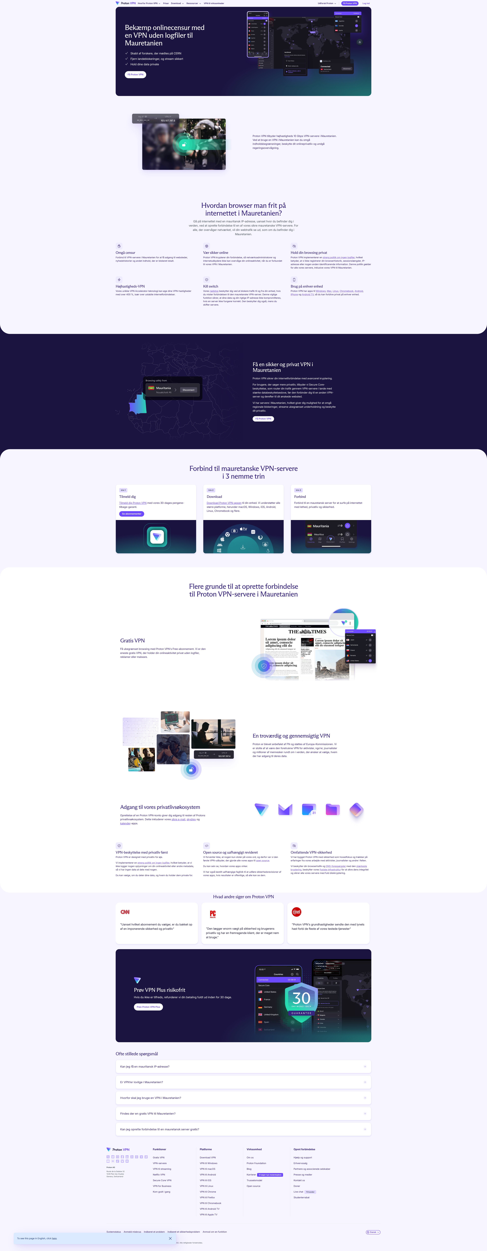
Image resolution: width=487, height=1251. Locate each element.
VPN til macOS (207, 1169)
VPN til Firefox (207, 1197)
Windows (321, 291)
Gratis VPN (158, 1157)
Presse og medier (303, 1174)
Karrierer (251, 1174)
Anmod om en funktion (215, 1232)
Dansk (373, 1232)
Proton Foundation (256, 1163)
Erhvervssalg (300, 1163)
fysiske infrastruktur (330, 869)
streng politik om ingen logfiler (339, 257)
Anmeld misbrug (132, 1232)
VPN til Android (208, 1174)
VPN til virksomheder (214, 3)
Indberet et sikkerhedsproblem (184, 1232)
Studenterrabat (301, 1197)
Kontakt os (299, 1180)
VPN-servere (160, 1163)
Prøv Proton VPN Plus (148, 1007)
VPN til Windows (208, 1163)
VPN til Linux (206, 1186)
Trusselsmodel (254, 1180)
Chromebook (346, 291)
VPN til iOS (205, 1180)
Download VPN (208, 1157)
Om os (250, 1157)
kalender (125, 823)
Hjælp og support (303, 1157)
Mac (329, 291)
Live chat (298, 1192)
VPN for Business (162, 1186)
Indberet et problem (154, 1232)
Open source (253, 1186)
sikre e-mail (178, 819)
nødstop (214, 291)
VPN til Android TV (209, 1209)
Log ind (366, 3)
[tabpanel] (243, 924)
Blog (249, 1169)
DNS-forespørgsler (336, 866)
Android (359, 291)
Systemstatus (114, 1232)
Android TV (308, 294)
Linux (335, 291)
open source (262, 860)
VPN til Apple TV (208, 1214)
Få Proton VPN (350, 3)
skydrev (191, 819)
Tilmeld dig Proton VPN (133, 502)
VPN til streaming (162, 1169)
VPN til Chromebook (210, 1203)
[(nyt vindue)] (108, 1156)
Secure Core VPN (162, 1180)
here (54, 1238)
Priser (166, 3)
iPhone (294, 294)
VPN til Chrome (208, 1192)
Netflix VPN (159, 1174)
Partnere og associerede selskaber (312, 1169)
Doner (297, 1186)
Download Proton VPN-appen (224, 502)
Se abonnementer (131, 514)
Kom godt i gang (161, 1192)
